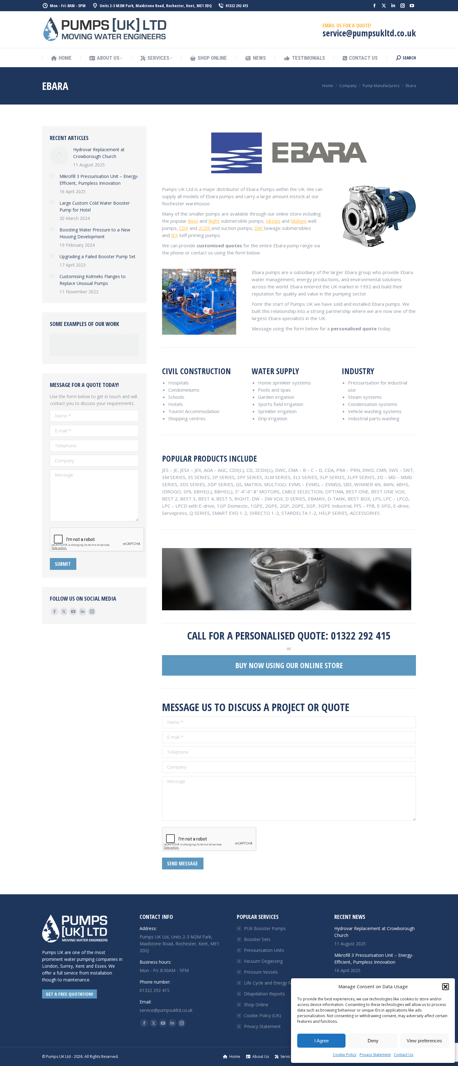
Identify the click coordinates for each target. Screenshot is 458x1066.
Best (193, 221)
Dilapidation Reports (264, 994)
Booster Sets (257, 939)
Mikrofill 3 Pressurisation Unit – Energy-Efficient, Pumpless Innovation (99, 179)
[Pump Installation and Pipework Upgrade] (64, 342)
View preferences (424, 1040)
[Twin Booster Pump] (64, 353)
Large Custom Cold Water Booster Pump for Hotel (95, 206)
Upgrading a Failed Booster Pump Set (98, 256)
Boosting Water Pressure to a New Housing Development (95, 233)
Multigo (299, 221)
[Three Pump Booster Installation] (124, 342)
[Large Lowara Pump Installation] (94, 353)
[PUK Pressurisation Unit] (94, 336)
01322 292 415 (237, 5)
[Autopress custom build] (64, 348)
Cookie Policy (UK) (262, 1015)
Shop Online (256, 1005)
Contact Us (403, 1054)
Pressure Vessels (261, 972)
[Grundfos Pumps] (94, 342)
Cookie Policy (344, 1054)
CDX (183, 228)
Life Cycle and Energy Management (279, 983)
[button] (445, 987)
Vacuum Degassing (263, 961)
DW (259, 228)
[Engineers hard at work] (94, 348)
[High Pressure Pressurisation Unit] (124, 336)
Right (214, 221)
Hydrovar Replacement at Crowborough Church (99, 153)
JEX (174, 235)
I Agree (321, 1040)
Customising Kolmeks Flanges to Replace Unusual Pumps (93, 279)
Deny (373, 1040)
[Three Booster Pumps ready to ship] (124, 348)
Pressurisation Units (264, 950)
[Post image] (59, 155)
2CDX (205, 228)
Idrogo (273, 221)
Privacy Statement (375, 1054)
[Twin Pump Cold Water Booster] (64, 336)
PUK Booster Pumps (265, 928)
